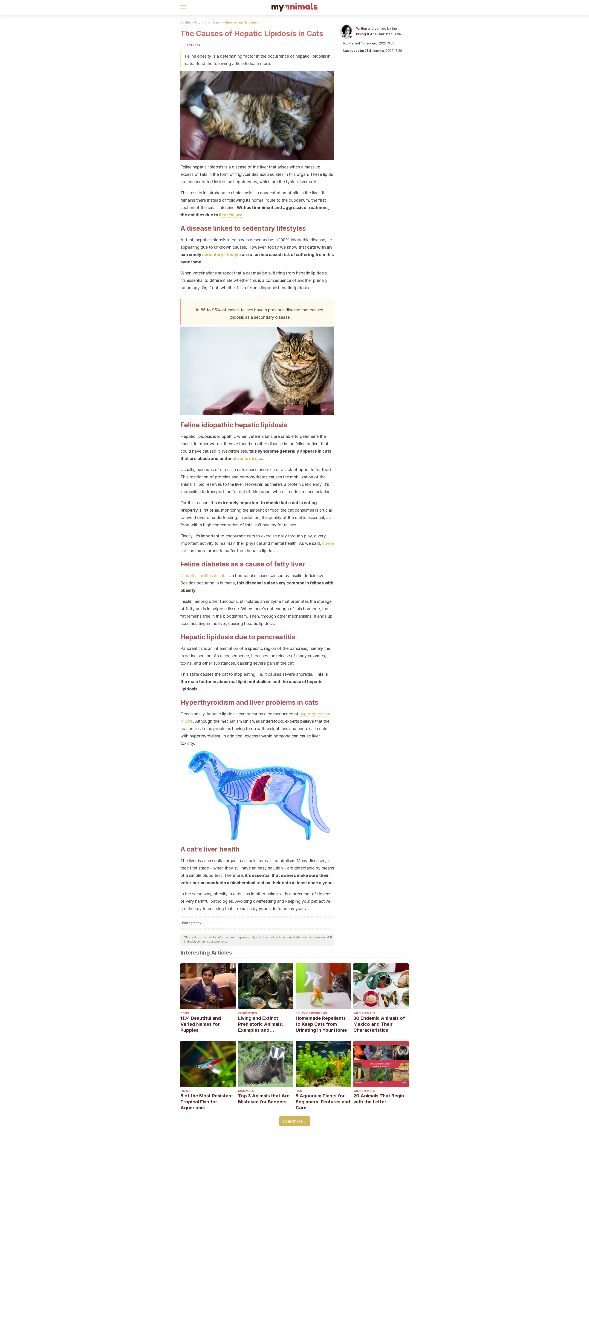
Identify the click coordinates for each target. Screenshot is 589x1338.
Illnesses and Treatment (242, 22)
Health (185, 22)
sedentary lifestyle (221, 254)
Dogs (184, 1013)
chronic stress (247, 458)
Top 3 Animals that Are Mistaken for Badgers (264, 1099)
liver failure (231, 214)
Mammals (246, 1091)
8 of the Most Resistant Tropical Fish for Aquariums (206, 1102)
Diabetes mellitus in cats (203, 575)
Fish (299, 1091)
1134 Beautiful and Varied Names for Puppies (200, 1024)
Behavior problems (311, 1013)
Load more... (294, 1121)
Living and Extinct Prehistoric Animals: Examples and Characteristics (260, 1024)
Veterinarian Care (207, 22)
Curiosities (247, 1013)
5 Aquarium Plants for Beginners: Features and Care (323, 1102)
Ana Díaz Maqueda (385, 34)
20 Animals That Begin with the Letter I (378, 1099)
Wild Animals (364, 1013)
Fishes (185, 1091)
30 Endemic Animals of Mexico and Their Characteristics (379, 1024)
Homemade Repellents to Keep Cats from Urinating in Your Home (321, 1024)
